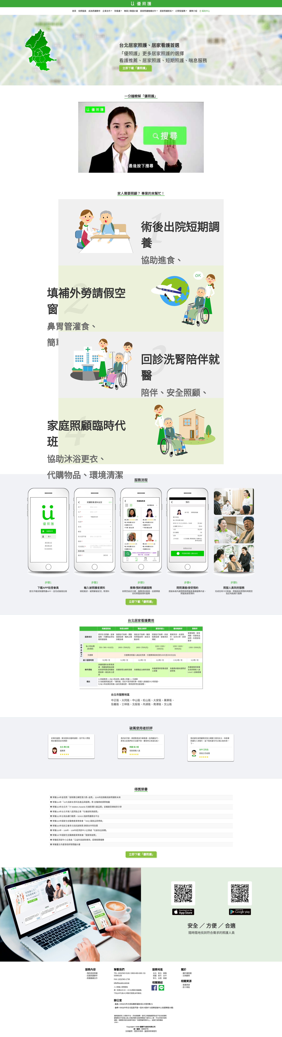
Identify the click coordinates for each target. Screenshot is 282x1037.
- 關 (187, 973)
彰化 (155, 978)
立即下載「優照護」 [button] (135, 68)
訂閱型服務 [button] (180, 11)
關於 (183, 969)
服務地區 (157, 969)
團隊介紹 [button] (193, 11)
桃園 (155, 976)
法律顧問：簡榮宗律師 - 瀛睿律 (141, 1031)
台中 (165, 976)
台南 (160, 978)
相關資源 (186, 981)
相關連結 (157, 982)
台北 (155, 973)
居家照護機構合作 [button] (148, 11)
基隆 (165, 973)
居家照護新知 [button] (166, 11)
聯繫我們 (119, 969)
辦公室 (118, 1000)
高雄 (165, 978)
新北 (160, 973)
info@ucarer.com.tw (121, 983)
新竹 (160, 976)
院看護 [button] (117, 11)
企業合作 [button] (106, 11)
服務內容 (90, 969)
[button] (183, 912)
